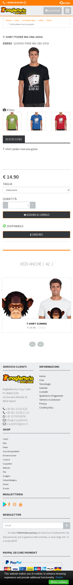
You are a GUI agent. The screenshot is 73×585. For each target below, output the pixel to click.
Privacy (43, 403)
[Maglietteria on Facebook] (10, 504)
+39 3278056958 (15, 416)
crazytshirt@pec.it (17, 424)
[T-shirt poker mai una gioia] (33, 77)
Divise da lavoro (9, 455)
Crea (17, 20)
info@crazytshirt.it (17, 420)
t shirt (41, 20)
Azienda (43, 388)
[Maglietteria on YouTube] (21, 504)
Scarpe (6, 488)
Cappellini (7, 463)
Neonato (6, 468)
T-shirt (5, 439)
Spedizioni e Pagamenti (51, 395)
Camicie (6, 459)
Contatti (43, 391)
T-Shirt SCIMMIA (36, 323)
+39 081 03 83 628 (16, 409)
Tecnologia (45, 384)
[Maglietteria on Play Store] (5, 503)
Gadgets (6, 476)
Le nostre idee (28, 20)
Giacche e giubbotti (11, 451)
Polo (4, 443)
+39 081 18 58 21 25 (17, 412)
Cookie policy (46, 407)
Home (9, 20)
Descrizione (14, 139)
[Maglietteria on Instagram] (15, 504)
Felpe (5, 447)
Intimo (5, 484)
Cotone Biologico (10, 480)
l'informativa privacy (27, 532)
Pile (4, 472)
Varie (49, 20)
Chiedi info (37, 234)
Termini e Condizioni (49, 399)
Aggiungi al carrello (37, 215)
